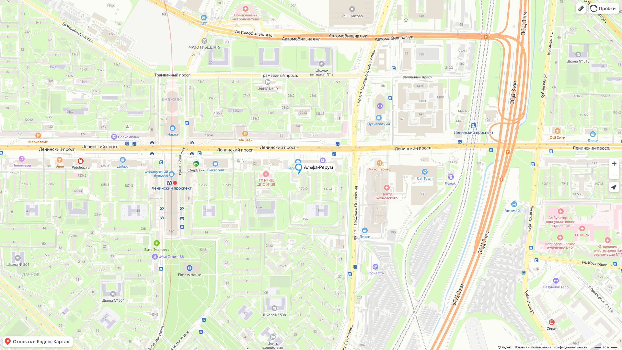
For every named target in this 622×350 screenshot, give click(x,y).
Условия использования (533, 347)
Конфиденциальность (570, 347)
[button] (581, 8)
